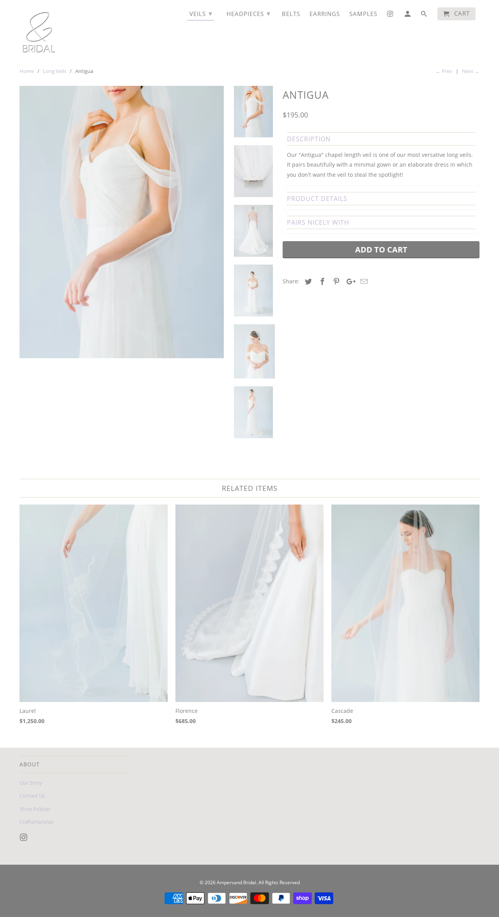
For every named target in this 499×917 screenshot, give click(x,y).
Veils (200, 13)
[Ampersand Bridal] (38, 33)
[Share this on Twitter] (307, 281)
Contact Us (32, 795)
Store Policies (34, 808)
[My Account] (408, 15)
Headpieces (248, 13)
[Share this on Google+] (349, 281)
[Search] (424, 15)
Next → (471, 71)
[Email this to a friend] (363, 281)
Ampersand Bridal (236, 882)
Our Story (30, 782)
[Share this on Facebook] (321, 281)
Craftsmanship (36, 821)
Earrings (325, 14)
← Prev (443, 71)
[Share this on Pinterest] (335, 281)
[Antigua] (121, 222)
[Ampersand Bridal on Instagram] (24, 837)
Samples (363, 14)
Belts (291, 14)
